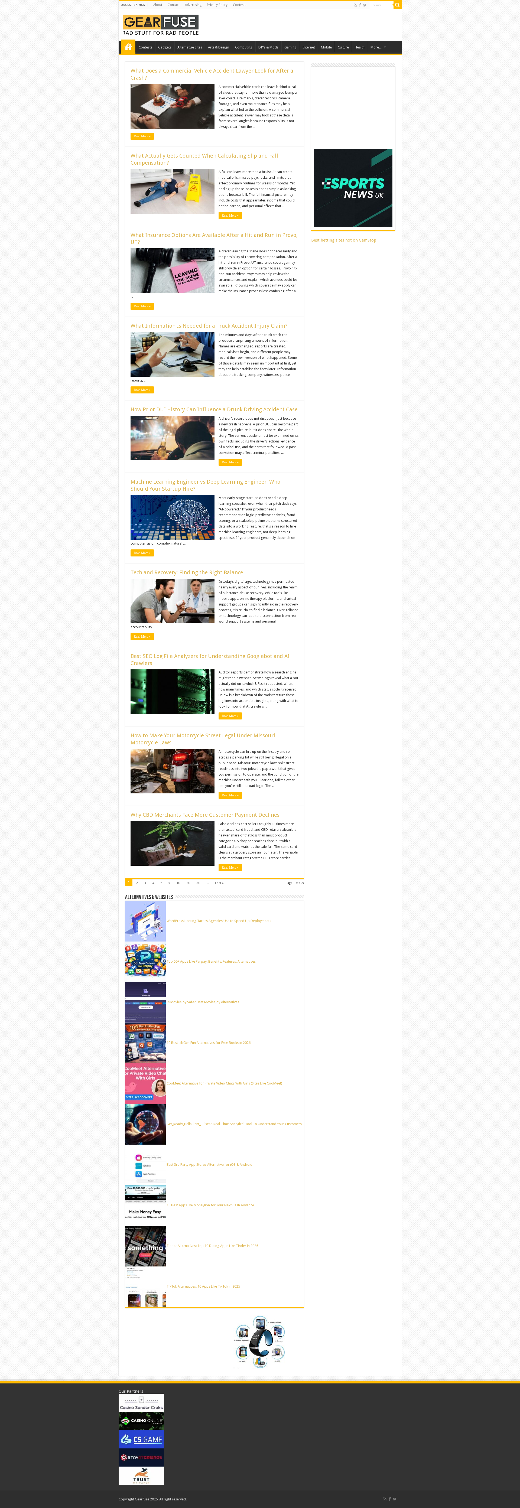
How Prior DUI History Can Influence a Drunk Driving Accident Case (214, 409)
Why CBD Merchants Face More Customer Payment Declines (205, 815)
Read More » (142, 136)
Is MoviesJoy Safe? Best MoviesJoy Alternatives (203, 1002)
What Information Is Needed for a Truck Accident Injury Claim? (209, 326)
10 (178, 883)
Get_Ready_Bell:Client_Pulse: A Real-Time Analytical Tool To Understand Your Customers (234, 1124)
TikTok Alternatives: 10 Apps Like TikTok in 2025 (203, 1286)
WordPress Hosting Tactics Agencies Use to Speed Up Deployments (219, 921)
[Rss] (355, 5)
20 (188, 883)
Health (360, 47)
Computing (243, 47)
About (157, 5)
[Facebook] (360, 5)
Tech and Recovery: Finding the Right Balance (187, 572)
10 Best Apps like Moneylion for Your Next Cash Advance (210, 1205)
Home (128, 47)
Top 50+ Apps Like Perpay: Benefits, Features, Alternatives (211, 961)
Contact (174, 5)
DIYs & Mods (268, 47)
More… (376, 47)
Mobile (326, 47)
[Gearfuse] (161, 24)
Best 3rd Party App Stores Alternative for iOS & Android (209, 1164)
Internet (309, 47)
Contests (239, 5)
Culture (343, 47)
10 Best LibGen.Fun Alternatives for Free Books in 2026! (209, 1043)
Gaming (290, 47)
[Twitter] (365, 5)
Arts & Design (218, 47)
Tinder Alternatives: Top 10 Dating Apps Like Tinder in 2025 (212, 1246)
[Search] (398, 5)
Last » (219, 883)
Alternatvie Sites (189, 47)
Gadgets (164, 47)
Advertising (193, 5)
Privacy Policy (217, 5)
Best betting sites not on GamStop (343, 240)
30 (198, 883)
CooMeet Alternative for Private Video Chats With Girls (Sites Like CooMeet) (224, 1083)
